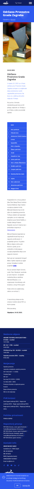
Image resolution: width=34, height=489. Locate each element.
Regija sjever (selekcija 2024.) (11, 406)
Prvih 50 (5, 387)
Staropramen (11, 230)
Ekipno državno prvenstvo (10, 389)
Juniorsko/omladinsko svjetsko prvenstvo (14, 369)
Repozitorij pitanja (12, 423)
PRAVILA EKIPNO (7, 418)
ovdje (15, 266)
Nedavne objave (11, 334)
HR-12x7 (5, 377)
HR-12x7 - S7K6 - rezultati (11, 345)
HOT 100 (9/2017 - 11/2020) (10, 372)
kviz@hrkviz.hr (10, 461)
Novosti (13, 19)
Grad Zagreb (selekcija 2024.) (11, 401)
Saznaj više (26, 485)
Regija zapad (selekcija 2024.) (21, 404)
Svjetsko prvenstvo (8, 367)
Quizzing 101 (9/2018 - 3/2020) (11, 379)
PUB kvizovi (9, 398)
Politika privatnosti (13, 415)
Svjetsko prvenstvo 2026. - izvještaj (13, 355)
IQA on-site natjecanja (9, 392)
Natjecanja (9, 363)
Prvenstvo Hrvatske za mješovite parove (13, 384)
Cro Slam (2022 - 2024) (9, 382)
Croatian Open (7, 374)
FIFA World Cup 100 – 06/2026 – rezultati (15, 350)
